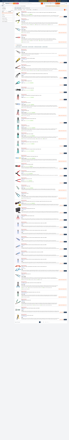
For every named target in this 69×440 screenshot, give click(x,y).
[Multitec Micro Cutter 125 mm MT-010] (18, 181)
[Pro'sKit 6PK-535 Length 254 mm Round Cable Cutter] (18, 112)
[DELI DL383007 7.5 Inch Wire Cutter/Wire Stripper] (18, 60)
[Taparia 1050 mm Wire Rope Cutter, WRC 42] (18, 195)
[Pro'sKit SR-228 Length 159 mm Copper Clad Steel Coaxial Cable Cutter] (18, 151)
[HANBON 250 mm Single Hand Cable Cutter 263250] (18, 302)
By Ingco (22, 51)
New (24, 9)
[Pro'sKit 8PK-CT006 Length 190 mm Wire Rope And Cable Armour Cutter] (18, 97)
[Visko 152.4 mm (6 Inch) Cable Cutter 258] (18, 166)
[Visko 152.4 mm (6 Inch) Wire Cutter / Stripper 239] (18, 173)
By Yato (22, 36)
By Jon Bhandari (23, 20)
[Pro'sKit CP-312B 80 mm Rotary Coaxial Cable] (18, 90)
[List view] (64, 9)
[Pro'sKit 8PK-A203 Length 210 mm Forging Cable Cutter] (18, 104)
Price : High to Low (35, 9)
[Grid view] (66, 9)
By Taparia (22, 28)
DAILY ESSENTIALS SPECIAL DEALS (16, 3)
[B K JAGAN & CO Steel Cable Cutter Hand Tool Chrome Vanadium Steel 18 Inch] (18, 284)
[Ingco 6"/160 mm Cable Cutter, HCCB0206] (18, 52)
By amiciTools (23, 74)
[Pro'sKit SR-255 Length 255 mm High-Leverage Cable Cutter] (18, 144)
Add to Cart (61, 16)
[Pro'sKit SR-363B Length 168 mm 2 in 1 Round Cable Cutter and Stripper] (18, 136)
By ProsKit (22, 81)
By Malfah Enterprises (24, 59)
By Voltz (22, 202)
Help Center (58, 3)
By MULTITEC (22, 179)
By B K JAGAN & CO (23, 283)
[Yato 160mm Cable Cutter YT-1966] (18, 37)
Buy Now (65, 16)
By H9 (22, 13)
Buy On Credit (53, 3)
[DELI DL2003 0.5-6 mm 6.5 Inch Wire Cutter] (18, 317)
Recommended (20, 9)
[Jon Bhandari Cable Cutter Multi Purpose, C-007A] (18, 21)
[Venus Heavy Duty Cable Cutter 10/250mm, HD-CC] (18, 188)
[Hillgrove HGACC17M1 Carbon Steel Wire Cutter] (18, 218)
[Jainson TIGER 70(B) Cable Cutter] (18, 67)
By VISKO (22, 165)
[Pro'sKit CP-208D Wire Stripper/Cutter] (18, 83)
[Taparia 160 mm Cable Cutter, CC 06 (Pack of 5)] (18, 276)
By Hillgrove (22, 216)
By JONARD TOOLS (23, 209)
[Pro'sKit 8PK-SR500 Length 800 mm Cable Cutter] (18, 158)
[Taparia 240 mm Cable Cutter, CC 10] (18, 29)
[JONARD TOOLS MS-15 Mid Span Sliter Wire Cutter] (18, 210)
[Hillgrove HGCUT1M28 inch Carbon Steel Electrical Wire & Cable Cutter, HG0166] (18, 254)
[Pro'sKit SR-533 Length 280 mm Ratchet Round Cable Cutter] (18, 128)
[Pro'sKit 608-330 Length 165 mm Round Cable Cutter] (18, 120)
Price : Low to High (28, 9)
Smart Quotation (47, 3)
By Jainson (22, 66)
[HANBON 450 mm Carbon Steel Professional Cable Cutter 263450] (18, 310)
